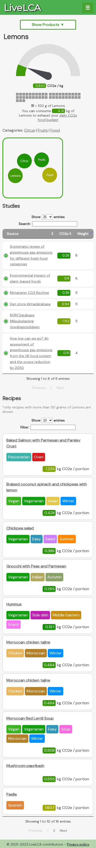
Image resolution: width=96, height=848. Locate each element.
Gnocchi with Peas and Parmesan (36, 566)
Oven (38, 457)
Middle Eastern (66, 615)
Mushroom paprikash (25, 765)
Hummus (14, 604)
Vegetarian (34, 501)
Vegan (13, 501)
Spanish (15, 805)
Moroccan (36, 653)
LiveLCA (22, 7)
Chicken (15, 653)
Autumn (54, 577)
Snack (13, 624)
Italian (37, 577)
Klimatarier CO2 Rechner (29, 292)
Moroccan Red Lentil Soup (30, 718)
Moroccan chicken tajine (28, 642)
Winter (68, 501)
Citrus (29, 130)
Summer (67, 539)
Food (55, 130)
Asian (53, 501)
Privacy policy (78, 844)
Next (63, 830)
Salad (50, 539)
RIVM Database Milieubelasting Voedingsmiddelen (25, 321)
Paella (11, 794)
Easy (36, 539)
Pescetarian (19, 457)
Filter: (24, 427)
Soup (65, 729)
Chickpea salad (20, 528)
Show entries (48, 217)
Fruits (43, 130)
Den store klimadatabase (30, 304)
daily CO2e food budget (57, 117)
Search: (25, 224)
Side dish (40, 615)
